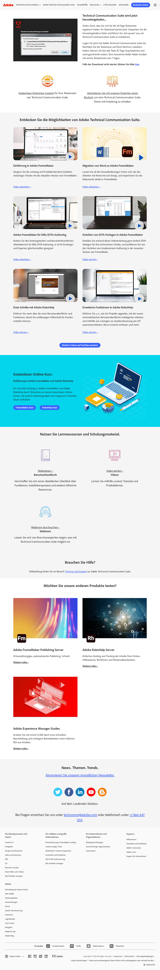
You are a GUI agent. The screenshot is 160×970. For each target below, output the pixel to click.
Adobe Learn (131, 852)
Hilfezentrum (131, 839)
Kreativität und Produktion (55, 855)
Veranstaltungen (11, 902)
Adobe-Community (133, 848)
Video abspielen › (22, 186)
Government (90, 851)
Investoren (9, 915)
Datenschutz (129, 956)
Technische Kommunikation (27, 5)
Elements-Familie (12, 868)
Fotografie (9, 847)
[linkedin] (46, 956)
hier (137, 64)
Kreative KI (9, 842)
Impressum (118, 956)
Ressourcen (94, 5)
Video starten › (90, 259)
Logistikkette (10, 919)
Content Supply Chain (53, 847)
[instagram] (35, 956)
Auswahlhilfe (82, 5)
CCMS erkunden (109, 5)
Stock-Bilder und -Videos (14, 872)
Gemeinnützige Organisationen (98, 847)
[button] (155, 4)
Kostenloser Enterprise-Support (36, 93)
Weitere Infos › (21, 662)
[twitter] (40, 956)
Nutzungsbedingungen (145, 956)
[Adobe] (8, 5)
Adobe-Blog (9, 936)
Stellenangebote (11, 898)
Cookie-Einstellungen (79, 960)
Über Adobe (9, 894)
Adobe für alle (10, 931)
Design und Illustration (13, 851)
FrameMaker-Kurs (24, 407)
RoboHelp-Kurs (49, 407)
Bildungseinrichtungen (94, 842)
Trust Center (9, 923)
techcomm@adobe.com (80, 815)
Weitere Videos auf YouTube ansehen (80, 345)
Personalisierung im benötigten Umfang (60, 842)
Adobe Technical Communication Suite (59, 5)
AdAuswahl (150, 965)
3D (6, 863)
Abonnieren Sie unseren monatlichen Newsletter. (80, 775)
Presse (7, 906)
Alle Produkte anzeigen (14, 876)
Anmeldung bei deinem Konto (16, 889)
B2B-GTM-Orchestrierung (55, 859)
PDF (6, 859)
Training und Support (76, 571)
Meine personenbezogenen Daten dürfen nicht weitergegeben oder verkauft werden (121, 960)
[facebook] (29, 956)
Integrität (8, 927)
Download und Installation (136, 844)
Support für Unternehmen (136, 856)
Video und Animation (13, 855)
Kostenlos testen (140, 5)
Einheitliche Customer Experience (58, 851)
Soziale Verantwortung (13, 910)
